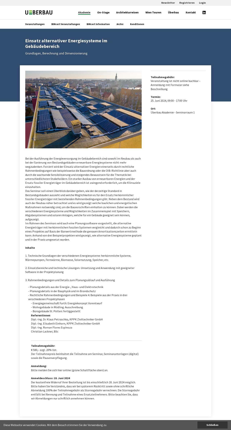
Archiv (120, 24)
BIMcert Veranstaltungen (65, 24)
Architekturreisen (127, 12)
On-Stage (103, 12)
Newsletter (168, 2)
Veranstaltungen (35, 24)
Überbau (173, 12)
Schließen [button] (212, 425)
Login (202, 2)
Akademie (84, 12)
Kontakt (191, 12)
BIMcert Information (98, 24)
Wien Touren (153, 12)
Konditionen (137, 24)
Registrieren (187, 2)
